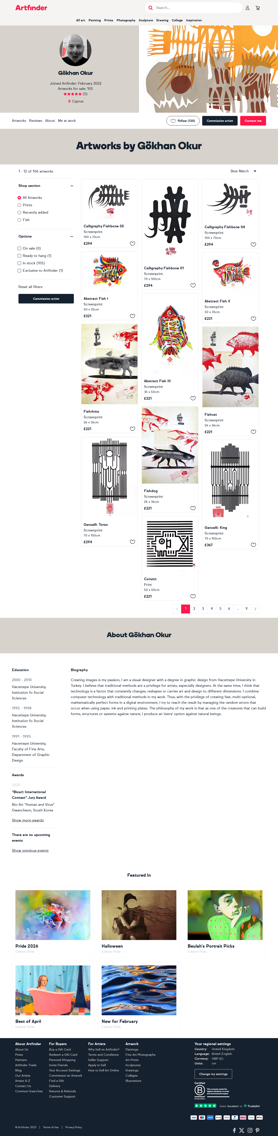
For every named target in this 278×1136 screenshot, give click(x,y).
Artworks (19, 121)
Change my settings (213, 1074)
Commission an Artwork (65, 1075)
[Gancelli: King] (230, 494)
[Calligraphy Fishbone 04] (230, 213)
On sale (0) (32, 248)
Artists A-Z (22, 1081)
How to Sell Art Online (103, 1070)
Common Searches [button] (29, 1091)
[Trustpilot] (227, 1105)
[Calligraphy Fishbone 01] (170, 234)
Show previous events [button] (30, 850)
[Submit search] (150, 7)
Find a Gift (56, 1081)
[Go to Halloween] (139, 922)
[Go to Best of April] (53, 997)
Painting (95, 20)
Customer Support (62, 1096)
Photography (126, 20)
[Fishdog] (170, 459)
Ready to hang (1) (37, 256)
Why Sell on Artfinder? (103, 1049)
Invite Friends (58, 1065)
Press (19, 1055)
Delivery (54, 1086)
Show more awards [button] (28, 820)
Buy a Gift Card (60, 1049)
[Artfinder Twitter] (241, 1130)
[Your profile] (247, 7)
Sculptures (133, 1065)
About (50, 121)
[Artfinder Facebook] (234, 1130)
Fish (26, 220)
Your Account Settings (64, 1070)
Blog (18, 1070)
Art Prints (132, 1060)
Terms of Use (51, 1127)
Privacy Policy (73, 1127)
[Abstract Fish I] (109, 286)
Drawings (132, 1070)
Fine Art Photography (141, 1055)
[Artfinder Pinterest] (258, 1130)
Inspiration (194, 20)
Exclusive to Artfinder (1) (43, 270)
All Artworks (32, 198)
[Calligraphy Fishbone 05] (109, 213)
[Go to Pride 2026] (53, 922)
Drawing (162, 20)
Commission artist (220, 121)
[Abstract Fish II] (230, 287)
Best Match (240, 171)
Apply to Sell (97, 1065)
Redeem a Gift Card (63, 1055)
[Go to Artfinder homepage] (31, 7)
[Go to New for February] (139, 997)
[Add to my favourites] (132, 243)
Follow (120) (186, 121)
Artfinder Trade (25, 1065)
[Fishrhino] (109, 378)
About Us (21, 1049)
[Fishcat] (230, 381)
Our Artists (22, 1075)
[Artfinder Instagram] (250, 1130)
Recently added (35, 212)
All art (80, 20)
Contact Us (23, 1086)
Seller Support (98, 1060)
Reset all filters (30, 287)
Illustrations (133, 1081)
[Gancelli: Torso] (109, 491)
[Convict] (170, 558)
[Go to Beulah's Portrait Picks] (225, 922)
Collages (132, 1075)
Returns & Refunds (62, 1091)
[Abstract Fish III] (170, 348)
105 (90, 89)
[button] (46, 186)
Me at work (67, 121)
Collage (177, 20)
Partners (21, 1060)
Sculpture (146, 20)
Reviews (35, 121)
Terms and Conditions (103, 1055)
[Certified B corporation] (212, 1090)
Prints (108, 20)
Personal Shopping (62, 1060)
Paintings (132, 1049)
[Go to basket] (258, 7)
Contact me (253, 121)
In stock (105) (34, 263)
